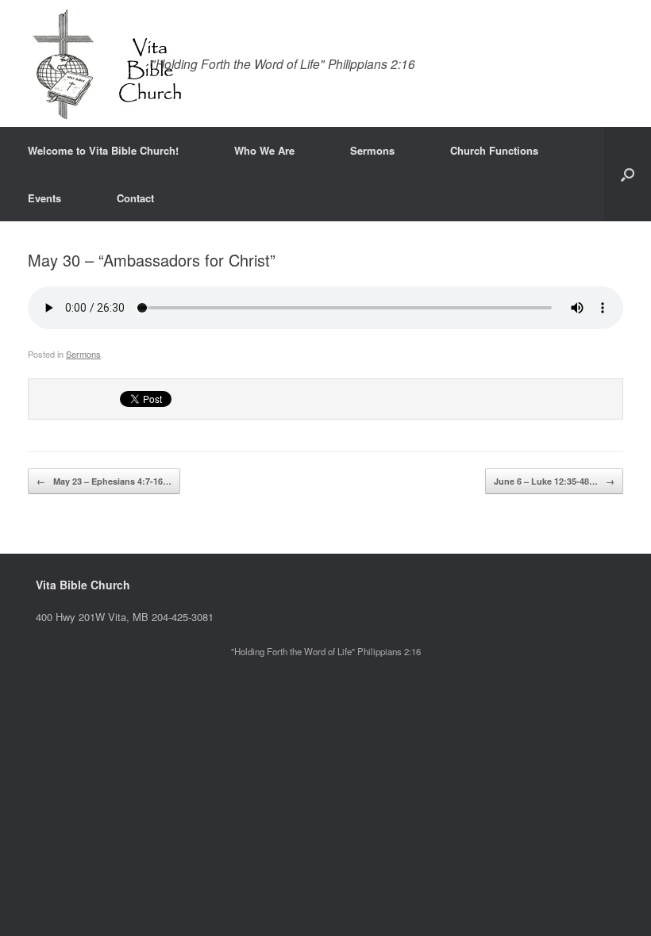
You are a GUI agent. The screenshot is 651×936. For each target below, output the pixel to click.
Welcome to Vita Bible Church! (103, 150)
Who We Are (264, 150)
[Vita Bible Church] (107, 63)
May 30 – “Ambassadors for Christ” (151, 259)
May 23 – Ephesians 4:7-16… (104, 481)
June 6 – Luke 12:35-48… (554, 481)
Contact (135, 197)
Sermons (372, 150)
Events (44, 197)
